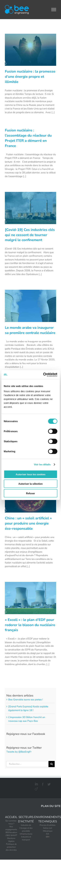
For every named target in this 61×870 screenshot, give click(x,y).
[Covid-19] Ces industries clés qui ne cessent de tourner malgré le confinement (30, 235)
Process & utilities (47, 825)
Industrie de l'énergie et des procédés (26, 828)
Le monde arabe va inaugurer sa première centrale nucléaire (30, 330)
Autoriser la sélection (30, 483)
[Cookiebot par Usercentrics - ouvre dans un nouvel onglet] (43, 375)
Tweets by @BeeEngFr (18, 751)
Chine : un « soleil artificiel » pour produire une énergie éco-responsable (28, 523)
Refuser (30, 493)
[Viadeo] (36, 788)
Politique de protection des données (11, 847)
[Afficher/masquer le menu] (54, 9)
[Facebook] (42, 783)
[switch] (52, 431)
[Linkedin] (36, 783)
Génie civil (47, 828)
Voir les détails (42, 464)
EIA (47, 834)
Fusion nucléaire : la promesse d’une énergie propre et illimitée (30, 76)
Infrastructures (26, 834)
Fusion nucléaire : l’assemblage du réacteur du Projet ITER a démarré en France (28, 138)
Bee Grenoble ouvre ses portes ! (25, 699)
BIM (47, 836)
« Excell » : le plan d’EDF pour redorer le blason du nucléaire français (30, 625)
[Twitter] (48, 783)
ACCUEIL (11, 817)
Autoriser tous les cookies (30, 474)
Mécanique (47, 831)
